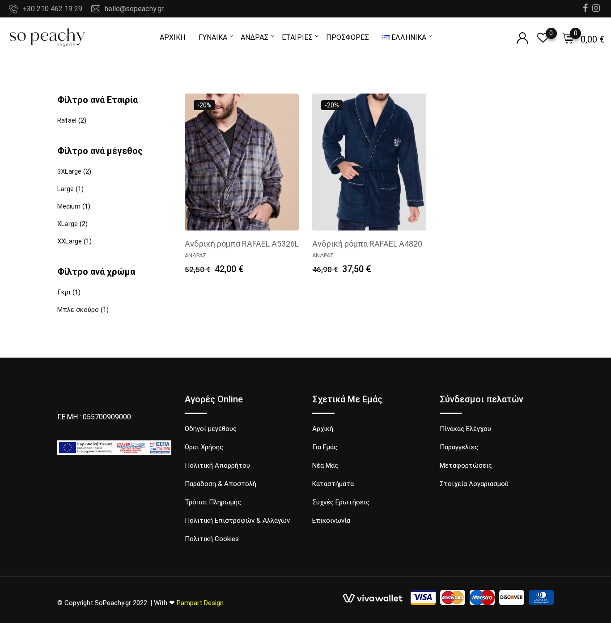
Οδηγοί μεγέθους (211, 429)
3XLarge (69, 171)
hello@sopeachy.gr (134, 8)
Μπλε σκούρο (78, 310)
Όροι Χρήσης (204, 447)
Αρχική (322, 429)
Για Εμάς (324, 447)
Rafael (66, 120)
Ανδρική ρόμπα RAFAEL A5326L (242, 243)
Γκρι (64, 292)
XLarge (67, 224)
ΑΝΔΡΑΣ (254, 37)
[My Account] (522, 38)
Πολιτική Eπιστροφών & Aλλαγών (237, 520)
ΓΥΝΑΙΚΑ (213, 37)
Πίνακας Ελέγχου (465, 429)
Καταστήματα (333, 484)
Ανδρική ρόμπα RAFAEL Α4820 (367, 243)
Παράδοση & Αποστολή (220, 484)
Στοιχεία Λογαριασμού (474, 484)
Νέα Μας (325, 465)
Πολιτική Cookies (212, 539)
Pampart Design (200, 603)
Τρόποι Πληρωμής (213, 502)
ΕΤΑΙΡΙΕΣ (297, 37)
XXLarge (69, 241)
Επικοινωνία (331, 520)
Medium (69, 206)
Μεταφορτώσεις (466, 465)
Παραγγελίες (459, 447)
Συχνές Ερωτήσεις (340, 502)
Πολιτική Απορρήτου (217, 465)
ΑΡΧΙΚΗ (172, 37)
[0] (568, 38)
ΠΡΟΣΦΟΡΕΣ (347, 37)
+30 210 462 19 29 (52, 8)
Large (65, 189)
